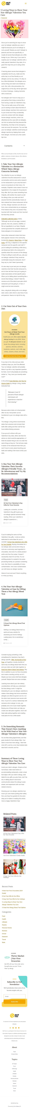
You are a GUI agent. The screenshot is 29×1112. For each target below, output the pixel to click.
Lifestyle (4, 922)
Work (3, 942)
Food (5, 500)
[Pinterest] (13, 1028)
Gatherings (14, 1068)
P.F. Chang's (10, 240)
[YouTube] (18, 1028)
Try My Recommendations (13, 472)
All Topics (14, 1063)
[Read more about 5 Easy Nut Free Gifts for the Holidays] (14, 866)
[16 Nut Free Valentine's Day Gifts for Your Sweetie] (14, 487)
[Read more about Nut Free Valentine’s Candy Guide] (14, 846)
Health (6, 620)
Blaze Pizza (18, 240)
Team (14, 1051)
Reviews (4, 931)
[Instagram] (10, 1028)
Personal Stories (7, 928)
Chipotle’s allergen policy (9, 219)
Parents (4, 925)
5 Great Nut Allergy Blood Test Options (14, 907)
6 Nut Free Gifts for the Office (11, 896)
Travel (4, 939)
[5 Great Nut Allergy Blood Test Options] (14, 607)
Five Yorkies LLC (17, 1106)
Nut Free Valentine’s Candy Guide (14, 855)
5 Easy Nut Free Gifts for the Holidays (12, 876)
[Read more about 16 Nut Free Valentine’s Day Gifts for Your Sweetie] (14, 824)
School (4, 933)
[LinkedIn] (16, 1028)
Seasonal (4, 18)
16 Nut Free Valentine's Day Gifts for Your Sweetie (13, 504)
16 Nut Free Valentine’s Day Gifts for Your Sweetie (13, 834)
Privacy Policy (14, 1054)
